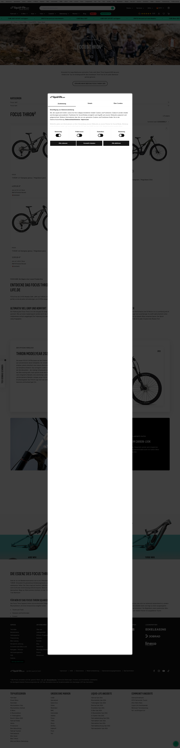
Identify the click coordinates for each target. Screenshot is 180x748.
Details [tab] (90, 103)
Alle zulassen (63, 143)
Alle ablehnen (116, 143)
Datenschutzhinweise (72, 119)
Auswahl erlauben (89, 143)
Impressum (85, 119)
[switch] (79, 135)
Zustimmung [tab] (62, 103)
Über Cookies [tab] (118, 103)
